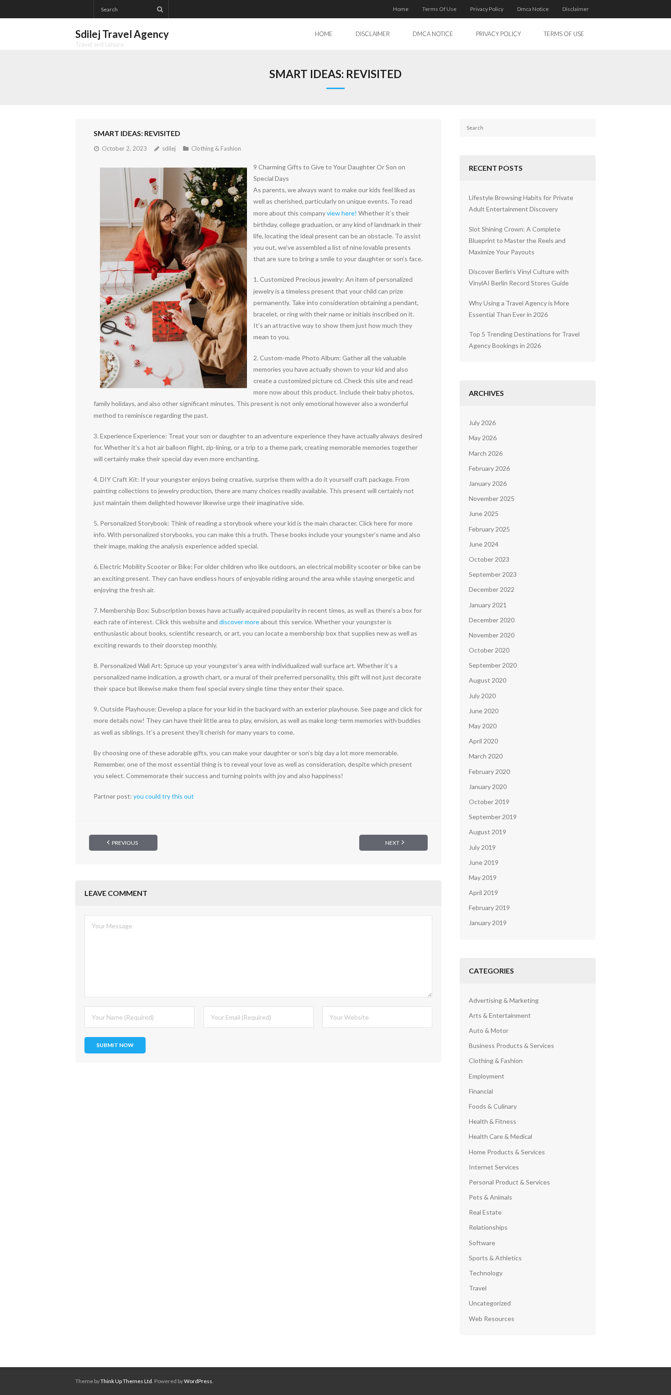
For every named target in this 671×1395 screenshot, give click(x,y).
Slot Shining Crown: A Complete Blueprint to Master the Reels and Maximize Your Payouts (517, 240)
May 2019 (483, 877)
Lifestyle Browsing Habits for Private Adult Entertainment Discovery (521, 203)
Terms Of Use (439, 8)
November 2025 (491, 498)
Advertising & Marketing (504, 1000)
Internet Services (494, 1167)
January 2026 (488, 483)
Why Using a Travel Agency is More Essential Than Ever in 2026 (519, 308)
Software (482, 1243)
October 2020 (489, 650)
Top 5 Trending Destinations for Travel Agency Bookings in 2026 (524, 339)
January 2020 (488, 786)
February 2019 (489, 907)
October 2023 (489, 559)
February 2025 (489, 529)
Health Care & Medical (500, 1136)
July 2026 (482, 422)
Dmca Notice (533, 8)
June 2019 (483, 862)
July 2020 (482, 696)
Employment (486, 1076)
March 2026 (486, 453)
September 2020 (493, 665)
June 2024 (483, 544)
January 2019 (488, 922)
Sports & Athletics (495, 1258)
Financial (481, 1091)
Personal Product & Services (509, 1182)
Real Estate (485, 1212)
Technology (486, 1273)
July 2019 (482, 847)
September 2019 (493, 817)
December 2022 (491, 589)
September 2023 (493, 574)
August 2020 (487, 680)
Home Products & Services (507, 1152)
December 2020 (491, 620)
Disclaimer (575, 8)
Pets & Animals (490, 1197)
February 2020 (489, 771)
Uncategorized (490, 1303)
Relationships (488, 1227)
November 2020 (491, 635)
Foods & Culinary (493, 1106)
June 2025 (483, 513)
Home (401, 8)
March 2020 (486, 756)
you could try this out (163, 796)
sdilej (169, 148)
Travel (478, 1288)
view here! (342, 213)
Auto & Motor (488, 1030)
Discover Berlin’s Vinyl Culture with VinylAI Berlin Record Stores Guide (519, 277)
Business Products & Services (511, 1045)
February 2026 (489, 468)
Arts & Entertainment (500, 1015)
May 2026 (483, 438)
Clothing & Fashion (216, 148)
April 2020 (483, 741)
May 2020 (483, 726)
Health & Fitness (492, 1121)
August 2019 (487, 832)
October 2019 (489, 801)
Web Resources (491, 1318)
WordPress (198, 1381)
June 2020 (483, 711)
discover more (239, 622)
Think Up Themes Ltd (126, 1381)
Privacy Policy (486, 8)
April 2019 (483, 892)
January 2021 (488, 605)
